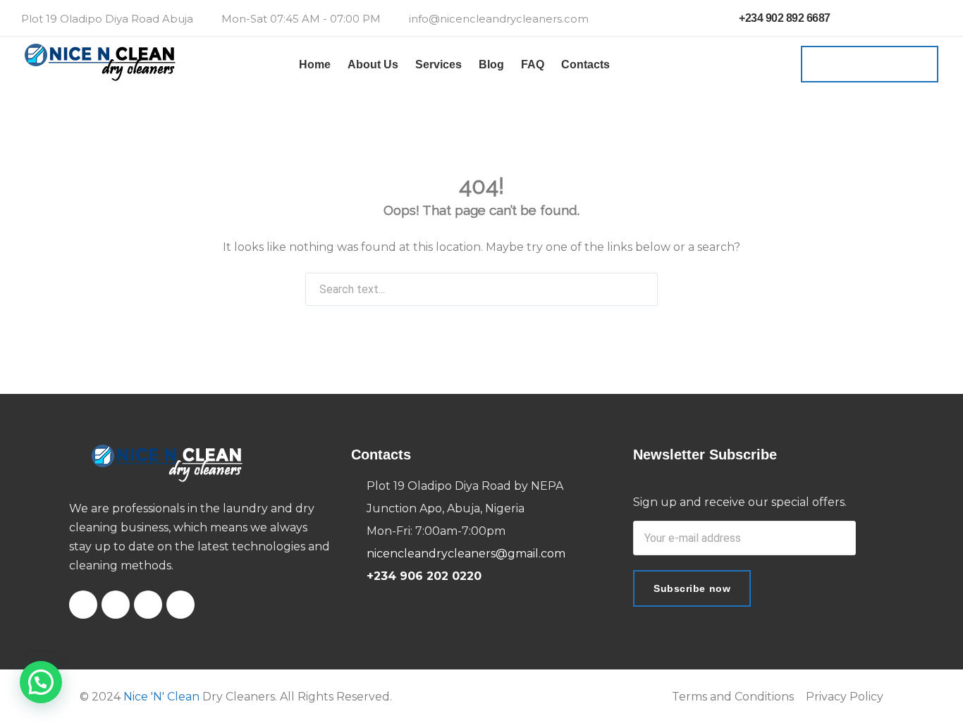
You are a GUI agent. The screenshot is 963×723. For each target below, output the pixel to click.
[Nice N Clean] (100, 64)
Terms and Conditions (733, 696)
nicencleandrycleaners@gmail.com (466, 553)
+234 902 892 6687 (783, 18)
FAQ (532, 64)
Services (438, 64)
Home (315, 64)
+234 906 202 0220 (424, 576)
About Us (373, 64)
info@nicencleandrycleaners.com (499, 18)
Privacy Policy (844, 696)
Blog (491, 64)
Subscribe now (692, 588)
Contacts (585, 64)
